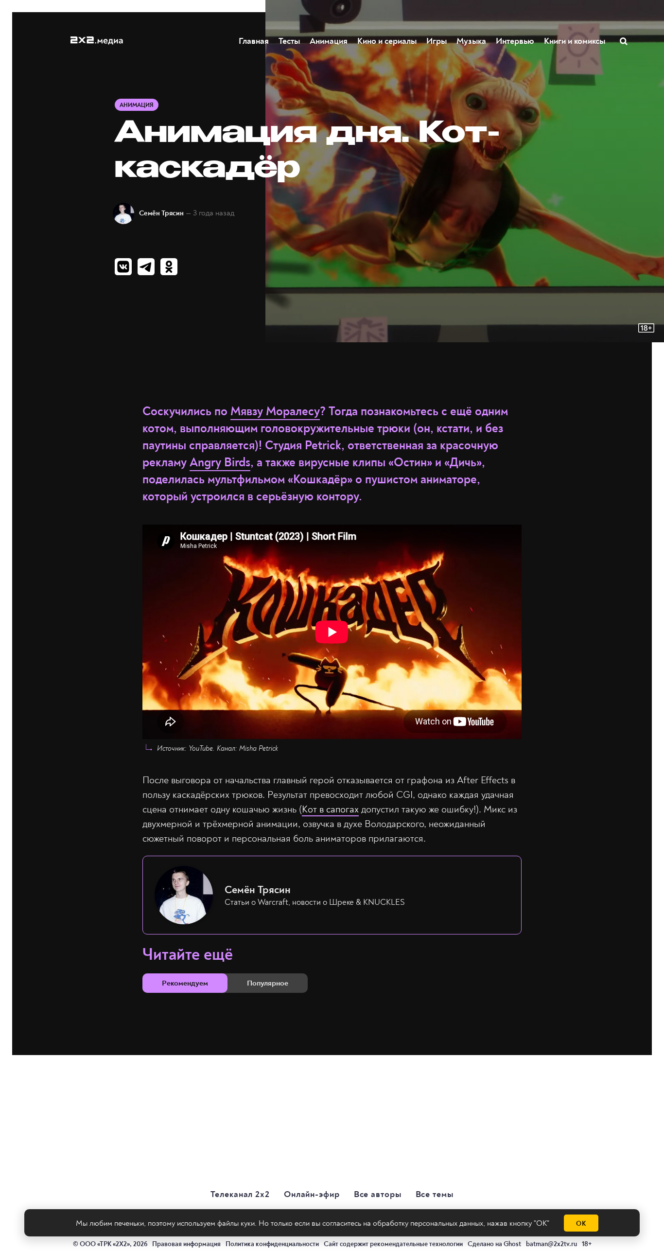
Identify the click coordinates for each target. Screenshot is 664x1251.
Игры (436, 41)
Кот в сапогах (330, 809)
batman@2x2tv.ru (551, 1244)
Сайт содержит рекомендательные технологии (393, 1244)
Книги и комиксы (574, 41)
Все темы (435, 1194)
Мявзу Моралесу (275, 411)
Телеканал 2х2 (240, 1194)
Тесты (289, 41)
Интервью (515, 41)
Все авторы (378, 1194)
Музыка (471, 41)
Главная (254, 41)
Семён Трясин (161, 213)
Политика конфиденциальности (272, 1244)
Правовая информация (186, 1244)
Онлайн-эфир (312, 1194)
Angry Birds (220, 462)
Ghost (512, 1244)
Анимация (329, 41)
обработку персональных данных (428, 1223)
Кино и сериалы (387, 41)
